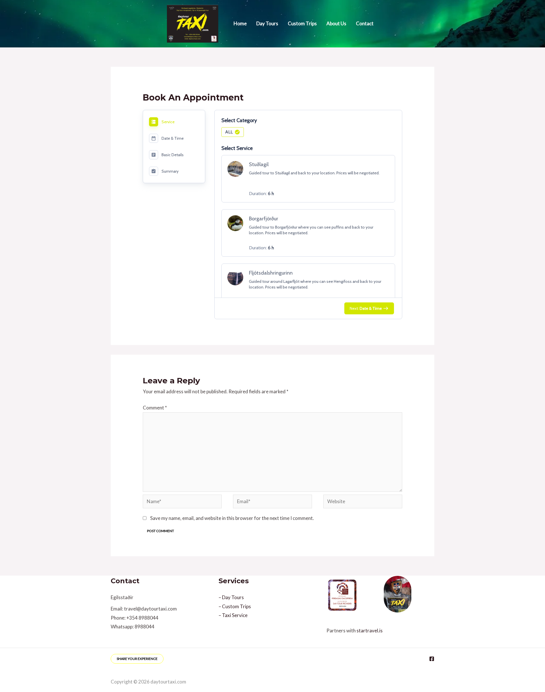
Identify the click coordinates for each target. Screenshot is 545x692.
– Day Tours (231, 597)
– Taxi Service (233, 615)
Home (240, 23)
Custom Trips (302, 23)
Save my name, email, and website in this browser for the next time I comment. (232, 518)
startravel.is (370, 631)
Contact (365, 23)
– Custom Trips (235, 606)
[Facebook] (431, 658)
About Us (336, 23)
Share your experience (137, 659)
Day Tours (267, 23)
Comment (155, 408)
